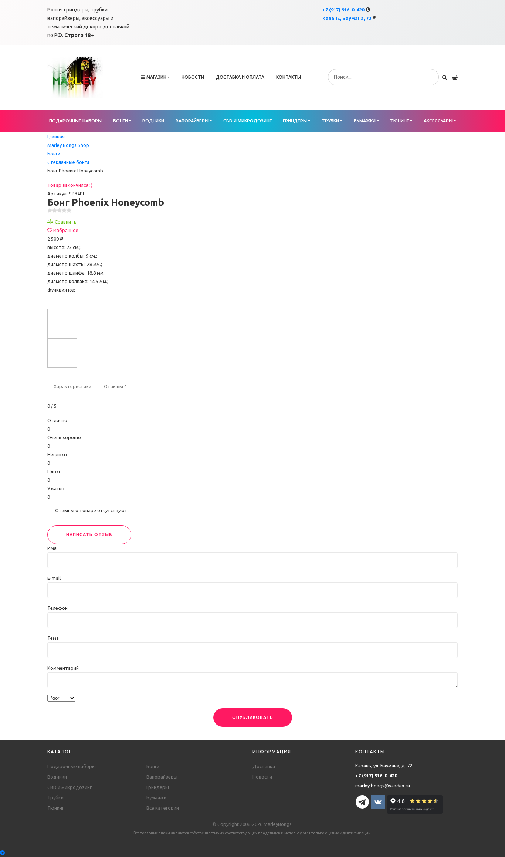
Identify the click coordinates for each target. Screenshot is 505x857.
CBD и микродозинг (247, 120)
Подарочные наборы (75, 120)
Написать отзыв (89, 534)
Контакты (288, 77)
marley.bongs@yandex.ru (382, 785)
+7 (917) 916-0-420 (343, 9)
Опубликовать (252, 717)
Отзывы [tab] (115, 386)
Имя (52, 548)
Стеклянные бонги (68, 162)
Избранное (65, 230)
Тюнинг (399, 120)
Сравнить (66, 221)
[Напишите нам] (252, 852)
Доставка (264, 766)
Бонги (120, 120)
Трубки (330, 120)
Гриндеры (295, 120)
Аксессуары (438, 120)
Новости (193, 77)
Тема (53, 638)
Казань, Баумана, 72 (346, 18)
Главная (56, 136)
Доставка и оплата (240, 77)
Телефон (57, 608)
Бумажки (365, 120)
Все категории (162, 807)
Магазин (156, 77)
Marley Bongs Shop (68, 145)
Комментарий (63, 668)
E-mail (54, 578)
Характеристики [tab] (72, 386)
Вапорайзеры (192, 120)
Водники (153, 120)
